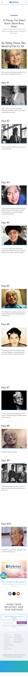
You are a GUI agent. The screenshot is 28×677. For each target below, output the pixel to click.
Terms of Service (18, 637)
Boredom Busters (14, 582)
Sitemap (6, 646)
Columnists (7, 641)
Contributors (7, 643)
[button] (26, 2)
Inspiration (14, 15)
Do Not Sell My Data (18, 639)
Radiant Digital (7, 648)
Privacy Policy (17, 635)
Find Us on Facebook (9, 645)
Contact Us (6, 639)
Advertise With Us (8, 637)
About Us (6, 635)
